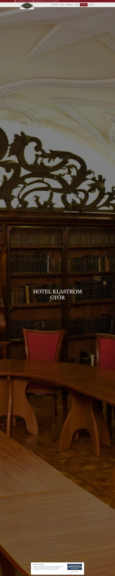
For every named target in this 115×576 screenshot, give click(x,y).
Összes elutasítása (75, 568)
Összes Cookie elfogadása (74, 565)
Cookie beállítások (74, 571)
